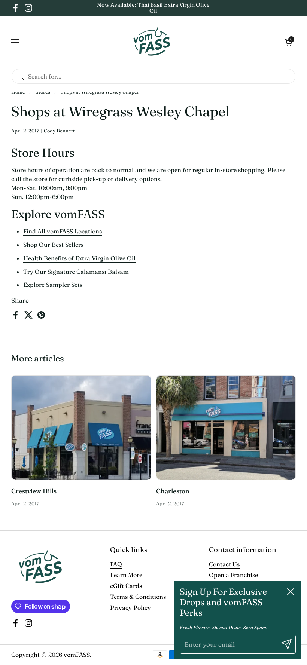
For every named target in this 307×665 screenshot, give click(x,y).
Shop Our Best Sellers (53, 244)
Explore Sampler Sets (52, 284)
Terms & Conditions (138, 596)
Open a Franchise (233, 575)
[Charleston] (226, 427)
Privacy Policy (130, 607)
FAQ (116, 564)
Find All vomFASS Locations (62, 231)
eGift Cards (126, 585)
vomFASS (77, 654)
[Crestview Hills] (81, 427)
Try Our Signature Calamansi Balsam (76, 271)
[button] (288, 42)
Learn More (126, 575)
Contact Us (224, 564)
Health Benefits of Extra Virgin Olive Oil (79, 258)
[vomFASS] (152, 42)
